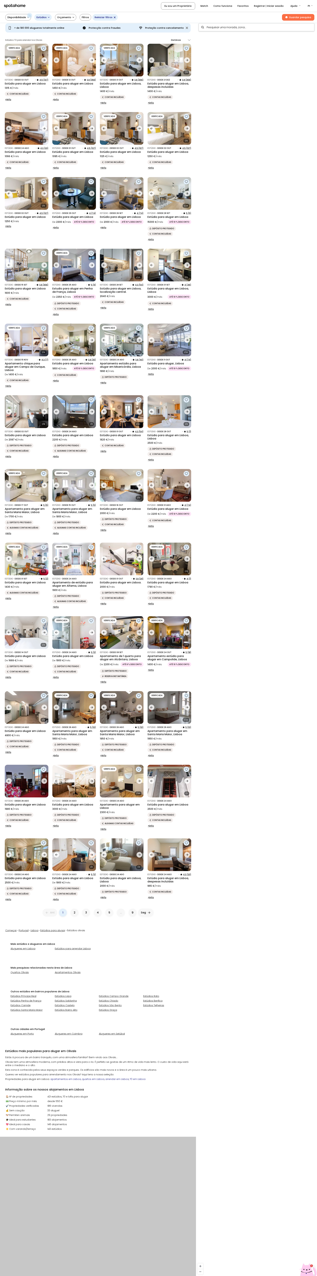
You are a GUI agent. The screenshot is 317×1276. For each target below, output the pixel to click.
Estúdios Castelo (65, 1005)
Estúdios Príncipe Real (23, 996)
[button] (295, 6)
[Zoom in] (200, 1266)
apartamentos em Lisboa (65, 1079)
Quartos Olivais (20, 972)
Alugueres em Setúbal (112, 1033)
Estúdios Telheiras (153, 1005)
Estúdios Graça (108, 1010)
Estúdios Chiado (108, 1000)
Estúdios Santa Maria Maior (27, 1010)
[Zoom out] (200, 1271)
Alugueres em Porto (22, 1033)
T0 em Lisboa (137, 1079)
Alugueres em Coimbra (68, 1033)
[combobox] (256, 27)
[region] (256, 648)
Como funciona (222, 6)
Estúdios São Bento (110, 1005)
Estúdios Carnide (21, 1005)
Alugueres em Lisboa (23, 948)
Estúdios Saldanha (66, 1000)
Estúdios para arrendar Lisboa (73, 948)
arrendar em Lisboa (117, 1079)
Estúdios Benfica (152, 1000)
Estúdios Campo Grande (113, 996)
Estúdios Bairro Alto (66, 1010)
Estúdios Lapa (63, 996)
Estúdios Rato (151, 996)
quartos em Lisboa (93, 1079)
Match (204, 6)
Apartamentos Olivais (68, 972)
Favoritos (243, 6)
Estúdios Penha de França (26, 1000)
